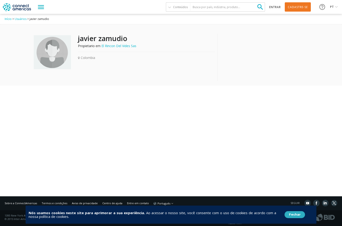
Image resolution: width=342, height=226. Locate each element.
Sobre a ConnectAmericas (21, 203)
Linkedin (325, 203)
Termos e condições (54, 203)
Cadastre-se (298, 7)
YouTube (307, 203)
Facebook (316, 203)
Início (8, 19)
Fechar (295, 214)
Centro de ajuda (112, 203)
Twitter (334, 203)
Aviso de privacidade (85, 203)
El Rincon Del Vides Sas (118, 46)
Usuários (21, 19)
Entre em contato (138, 203)
